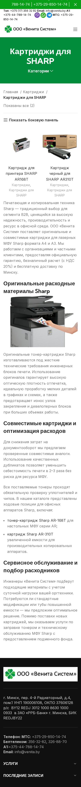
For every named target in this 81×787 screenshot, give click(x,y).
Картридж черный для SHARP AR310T (60, 174)
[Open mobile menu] (75, 29)
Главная (11, 92)
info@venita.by (56, 10)
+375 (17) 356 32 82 (23, 10)
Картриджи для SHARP (21, 192)
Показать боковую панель (33, 120)
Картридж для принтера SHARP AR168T (21, 174)
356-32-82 (37, 741)
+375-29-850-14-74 (49, 736)
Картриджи (34, 92)
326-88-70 (57, 741)
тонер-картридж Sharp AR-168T (36, 520)
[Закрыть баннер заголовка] (75, 4)
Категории (38, 71)
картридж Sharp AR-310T (30, 534)
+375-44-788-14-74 (17, 14)
